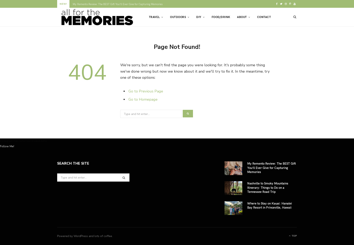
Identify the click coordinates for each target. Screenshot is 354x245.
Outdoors (178, 17)
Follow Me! (7, 146)
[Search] (295, 17)
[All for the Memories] (96, 17)
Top (294, 235)
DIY (198, 17)
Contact (264, 17)
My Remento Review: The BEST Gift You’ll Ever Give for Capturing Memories (271, 167)
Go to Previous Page (145, 91)
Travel (154, 17)
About (242, 17)
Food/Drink (221, 17)
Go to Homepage (143, 99)
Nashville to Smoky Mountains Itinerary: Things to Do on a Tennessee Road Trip (119, 4)
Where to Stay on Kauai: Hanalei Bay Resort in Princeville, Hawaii (269, 205)
